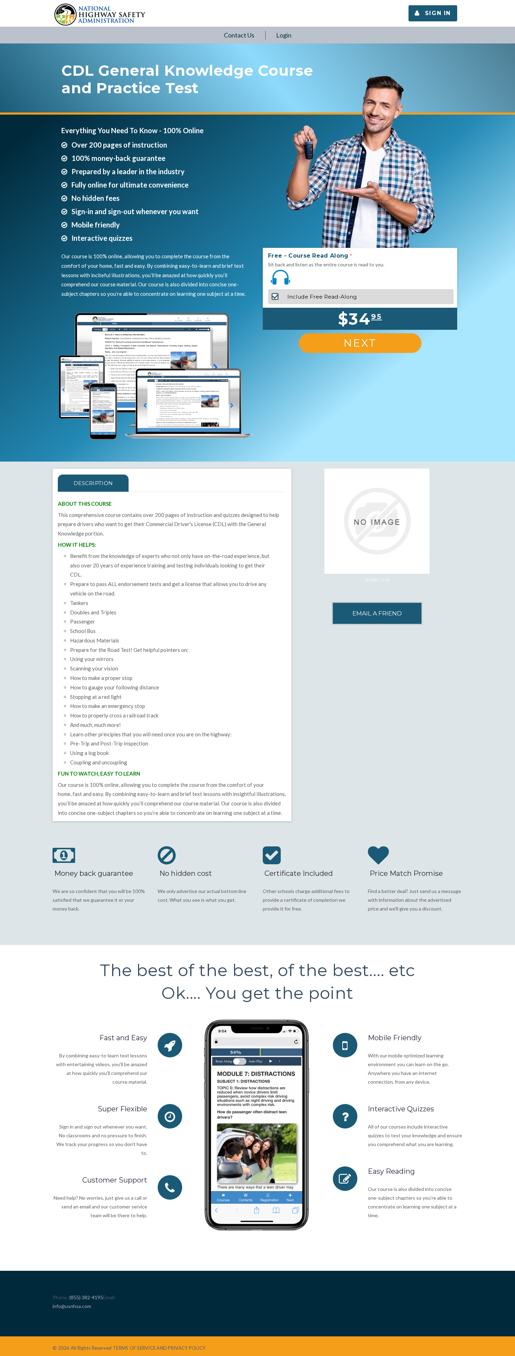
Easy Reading (391, 1171)
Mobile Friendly (394, 1038)
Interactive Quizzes (401, 1109)
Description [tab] (93, 483)
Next (360, 342)
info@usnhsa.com (72, 1306)
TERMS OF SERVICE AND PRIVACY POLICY (159, 1348)
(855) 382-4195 (86, 1297)
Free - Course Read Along (308, 255)
